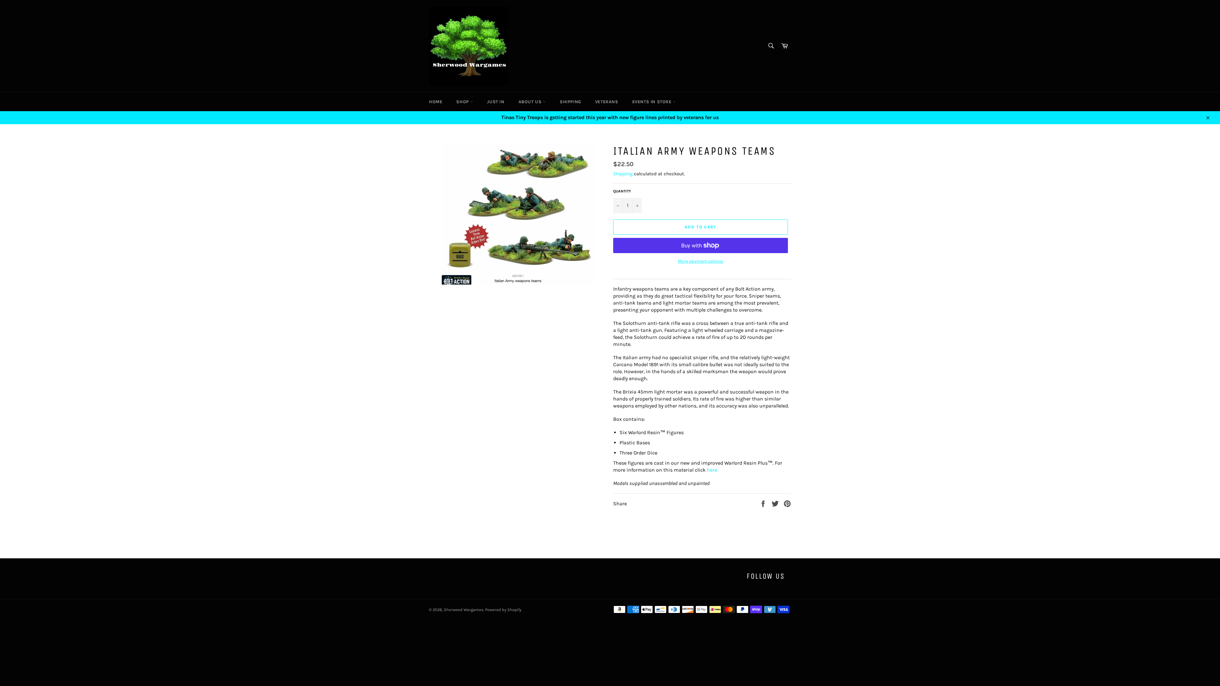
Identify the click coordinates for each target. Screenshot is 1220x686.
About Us (530, 101)
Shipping (570, 101)
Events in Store (652, 101)
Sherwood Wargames (464, 609)
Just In (495, 101)
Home (435, 101)
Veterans (606, 101)
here (712, 470)
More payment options (700, 261)
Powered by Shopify (503, 609)
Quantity (622, 191)
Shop (463, 101)
